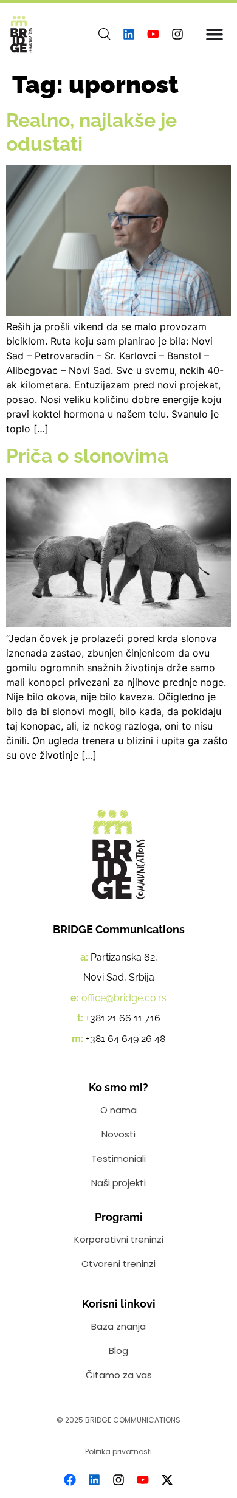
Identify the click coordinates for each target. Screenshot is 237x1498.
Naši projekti (118, 1182)
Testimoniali (118, 1158)
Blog (118, 1350)
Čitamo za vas (119, 1375)
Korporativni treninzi (118, 1239)
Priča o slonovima (87, 455)
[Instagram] (177, 34)
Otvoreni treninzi (118, 1263)
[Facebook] (70, 1480)
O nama (118, 1109)
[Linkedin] (129, 34)
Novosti (118, 1134)
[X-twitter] (167, 1480)
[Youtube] (153, 34)
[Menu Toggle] (214, 34)
